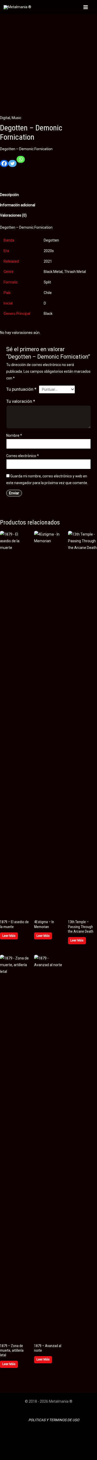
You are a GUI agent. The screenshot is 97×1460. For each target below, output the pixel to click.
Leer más (9, 936)
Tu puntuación (21, 389)
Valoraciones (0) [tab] (13, 215)
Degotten (51, 240)
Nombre (14, 435)
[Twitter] (12, 165)
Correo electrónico (22, 456)
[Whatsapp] (21, 161)
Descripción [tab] (9, 195)
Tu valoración (20, 401)
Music (16, 118)
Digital (5, 118)
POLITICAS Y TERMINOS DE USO (53, 1420)
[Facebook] (4, 165)
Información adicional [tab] (17, 205)
